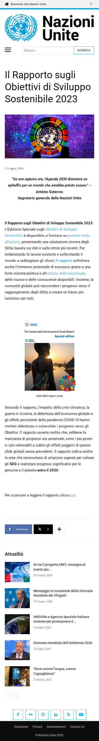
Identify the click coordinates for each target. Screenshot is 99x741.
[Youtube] (81, 715)
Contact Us (77, 726)
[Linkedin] (56, 715)
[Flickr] (30, 715)
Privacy (37, 726)
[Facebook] (18, 715)
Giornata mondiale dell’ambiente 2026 (62, 643)
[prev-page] (8, 696)
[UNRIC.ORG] (49, 28)
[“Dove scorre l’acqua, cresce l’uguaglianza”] (17, 676)
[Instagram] (43, 715)
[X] (68, 715)
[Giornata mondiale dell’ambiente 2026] (17, 650)
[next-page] (15, 696)
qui (73, 495)
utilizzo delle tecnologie (66, 273)
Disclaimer (21, 726)
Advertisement (56, 726)
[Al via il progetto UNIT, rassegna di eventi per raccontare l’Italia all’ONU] (17, 572)
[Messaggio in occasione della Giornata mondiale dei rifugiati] (17, 598)
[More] (59, 529)
